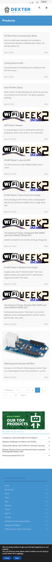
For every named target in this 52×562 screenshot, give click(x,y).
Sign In (44, 2)
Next (23, 395)
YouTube (36, 1)
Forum (7, 509)
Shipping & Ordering (12, 525)
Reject (17, 558)
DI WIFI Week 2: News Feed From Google (22, 195)
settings (20, 553)
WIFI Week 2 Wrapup (13, 125)
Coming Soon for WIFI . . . (15, 63)
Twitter (29, 1)
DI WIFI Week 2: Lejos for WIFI (17, 160)
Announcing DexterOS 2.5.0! (13, 455)
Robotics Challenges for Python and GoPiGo (19, 442)
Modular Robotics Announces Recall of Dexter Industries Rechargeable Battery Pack (23, 450)
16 (16, 395)
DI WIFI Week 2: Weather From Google (21, 267)
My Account (9, 490)
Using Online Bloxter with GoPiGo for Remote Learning (23, 446)
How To (8, 513)
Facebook (33, 1)
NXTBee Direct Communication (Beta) (20, 36)
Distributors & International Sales (17, 521)
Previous (9, 390)
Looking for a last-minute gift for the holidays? (19, 438)
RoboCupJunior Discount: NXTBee (19, 364)
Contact (8, 517)
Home (7, 486)
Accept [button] (7, 558)
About (7, 493)
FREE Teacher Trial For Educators (18, 529)
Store (7, 497)
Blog (6, 501)
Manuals (8, 505)
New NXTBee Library (13, 88)
